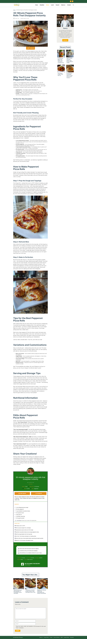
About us (63, 4)
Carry (18, 18)
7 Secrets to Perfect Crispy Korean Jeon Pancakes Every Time (30, 591)
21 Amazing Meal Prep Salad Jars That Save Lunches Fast (61, 60)
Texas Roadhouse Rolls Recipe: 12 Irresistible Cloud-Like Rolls (18, 591)
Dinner (47, 4)
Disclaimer (72, 637)
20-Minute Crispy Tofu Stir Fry (60, 74)
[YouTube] (70, 1)
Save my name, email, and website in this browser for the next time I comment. (31, 627)
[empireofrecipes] (16, 5)
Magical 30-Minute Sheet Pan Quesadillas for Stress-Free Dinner (41, 591)
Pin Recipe (39, 493)
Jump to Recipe (30, 48)
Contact (69, 4)
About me (65, 40)
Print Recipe (23, 493)
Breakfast (42, 4)
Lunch (52, 4)
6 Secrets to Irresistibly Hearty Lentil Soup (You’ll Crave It (69, 75)
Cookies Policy (66, 637)
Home (36, 4)
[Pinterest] (72, 1)
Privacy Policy (46, 637)
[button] (73, 5)
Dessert (57, 4)
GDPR (62, 637)
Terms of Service (56, 637)
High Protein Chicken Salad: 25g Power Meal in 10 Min (70, 60)
